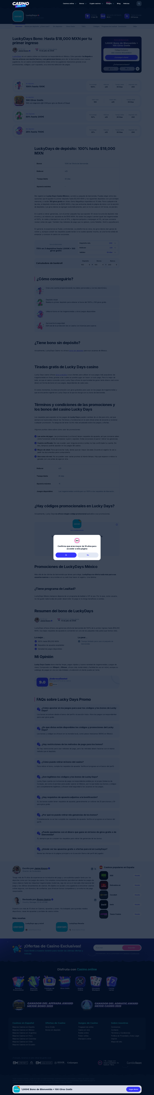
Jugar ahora (133, 1089)
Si (66, 555)
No (88, 555)
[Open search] (139, 3)
